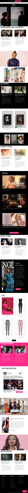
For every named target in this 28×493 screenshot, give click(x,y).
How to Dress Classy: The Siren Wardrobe (19, 247)
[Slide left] (12, 49)
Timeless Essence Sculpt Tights (20, 337)
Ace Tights (8, 337)
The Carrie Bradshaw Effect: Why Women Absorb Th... (6, 247)
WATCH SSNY (13, 430)
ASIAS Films (11, 479)
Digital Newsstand (12, 484)
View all (26, 27)
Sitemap (3, 487)
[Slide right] (15, 49)
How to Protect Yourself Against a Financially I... (6, 462)
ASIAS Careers (3, 484)
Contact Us (3, 481)
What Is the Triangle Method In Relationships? (20, 355)
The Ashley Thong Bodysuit (7, 315)
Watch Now (3, 191)
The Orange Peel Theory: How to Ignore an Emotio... (6, 355)
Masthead (3, 479)
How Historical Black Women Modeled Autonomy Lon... (20, 95)
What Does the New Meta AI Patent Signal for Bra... (20, 462)
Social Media (11, 481)
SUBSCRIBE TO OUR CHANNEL (14, 232)
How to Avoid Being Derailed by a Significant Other (6, 158)
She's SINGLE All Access (13, 487)
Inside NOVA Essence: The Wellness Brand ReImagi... (6, 38)
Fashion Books (20, 479)
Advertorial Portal (21, 481)
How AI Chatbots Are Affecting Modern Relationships (18, 158)
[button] (1, 5)
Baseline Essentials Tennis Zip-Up (20, 315)
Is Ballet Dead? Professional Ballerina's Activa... (6, 95)
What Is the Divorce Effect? (19, 37)
